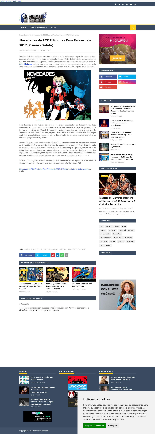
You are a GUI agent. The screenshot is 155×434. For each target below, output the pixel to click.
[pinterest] (127, 4)
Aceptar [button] (88, 425)
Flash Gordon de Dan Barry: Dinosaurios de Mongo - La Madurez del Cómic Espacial (121, 156)
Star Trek (121, 241)
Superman (27, 35)
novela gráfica (73, 249)
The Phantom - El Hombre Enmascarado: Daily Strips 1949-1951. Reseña (121, 134)
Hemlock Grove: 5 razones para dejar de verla (123, 145)
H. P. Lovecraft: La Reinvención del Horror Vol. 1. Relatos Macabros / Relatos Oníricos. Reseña (122, 109)
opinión (112, 241)
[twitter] (119, 4)
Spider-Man (117, 234)
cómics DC (62, 249)
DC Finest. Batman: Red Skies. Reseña (82, 285)
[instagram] (123, 4)
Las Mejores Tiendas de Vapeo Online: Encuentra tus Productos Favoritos (43, 389)
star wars (104, 241)
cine (102, 226)
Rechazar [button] (100, 425)
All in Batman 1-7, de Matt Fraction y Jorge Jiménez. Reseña (30, 286)
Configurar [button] (112, 425)
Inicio (21, 35)
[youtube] (131, 4)
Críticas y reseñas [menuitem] (37, 27)
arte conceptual (106, 238)
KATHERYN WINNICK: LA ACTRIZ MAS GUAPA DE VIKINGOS (122, 378)
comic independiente (50, 249)
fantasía (103, 230)
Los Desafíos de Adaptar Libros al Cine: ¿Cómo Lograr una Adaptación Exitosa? (42, 401)
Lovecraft (130, 241)
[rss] (135, 4)
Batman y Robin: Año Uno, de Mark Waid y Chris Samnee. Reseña (57, 286)
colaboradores (36, 249)
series (108, 226)
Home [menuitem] (23, 27)
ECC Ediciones (25, 64)
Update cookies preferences (11, 1)
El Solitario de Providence (30, 50)
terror (124, 226)
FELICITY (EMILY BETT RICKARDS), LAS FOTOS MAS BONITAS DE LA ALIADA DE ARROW (121, 391)
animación (128, 238)
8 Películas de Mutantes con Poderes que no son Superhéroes (121, 122)
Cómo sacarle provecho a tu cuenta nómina (42, 378)
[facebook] (115, 4)
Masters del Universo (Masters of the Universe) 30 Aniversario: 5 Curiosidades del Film (117, 201)
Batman (27, 249)
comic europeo (106, 245)
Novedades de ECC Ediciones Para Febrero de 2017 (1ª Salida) (43, 169)
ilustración (117, 238)
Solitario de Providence (80, 169)
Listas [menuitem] (53, 27)
